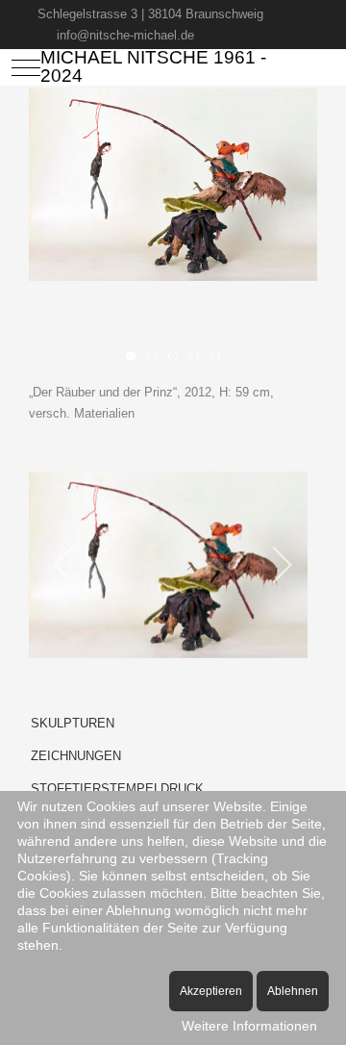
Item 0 (135, 358)
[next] (281, 565)
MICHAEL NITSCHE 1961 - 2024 (153, 67)
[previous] (64, 565)
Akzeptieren (211, 991)
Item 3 (198, 358)
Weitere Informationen (249, 1025)
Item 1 (156, 358)
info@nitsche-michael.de (125, 35)
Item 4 (219, 358)
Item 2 (177, 358)
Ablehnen (292, 991)
